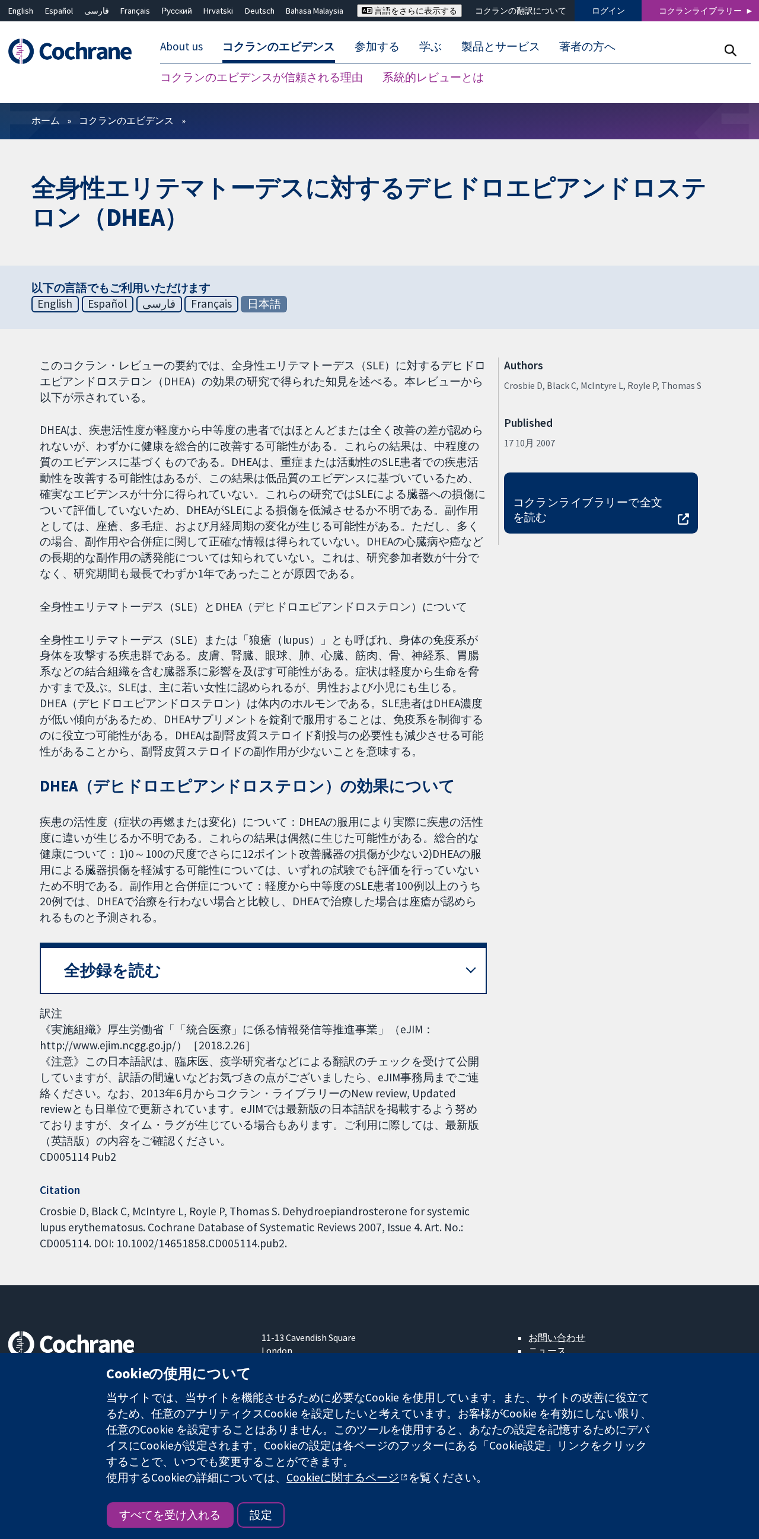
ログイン (608, 10)
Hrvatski (218, 10)
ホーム (45, 120)
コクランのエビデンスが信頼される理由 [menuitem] (261, 77)
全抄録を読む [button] (112, 970)
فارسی (96, 10)
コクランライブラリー (700, 10)
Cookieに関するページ (342, 1477)
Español (59, 10)
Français (135, 10)
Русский (176, 10)
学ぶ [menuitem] (430, 46)
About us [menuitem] (181, 46)
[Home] (75, 51)
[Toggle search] (730, 50)
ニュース (547, 1350)
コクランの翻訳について (520, 10)
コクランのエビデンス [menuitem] (278, 46)
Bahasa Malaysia (314, 10)
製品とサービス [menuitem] (500, 46)
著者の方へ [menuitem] (587, 46)
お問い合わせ (556, 1337)
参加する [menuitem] (377, 46)
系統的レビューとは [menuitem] (433, 77)
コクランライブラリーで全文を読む (588, 509)
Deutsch (260, 10)
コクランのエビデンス (126, 120)
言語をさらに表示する (414, 10)
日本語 (264, 303)
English (20, 10)
